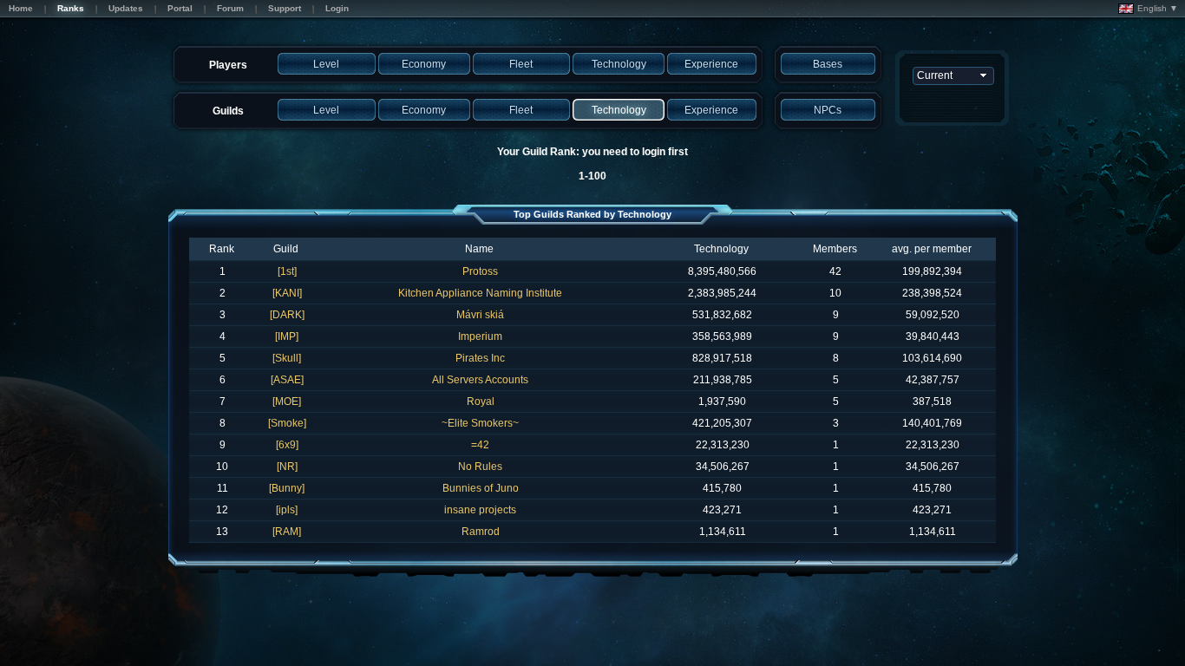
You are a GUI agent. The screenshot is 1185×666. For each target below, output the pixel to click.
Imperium (480, 336)
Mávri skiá (480, 315)
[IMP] (286, 336)
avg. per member (932, 249)
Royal (480, 401)
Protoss (480, 271)
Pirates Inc (480, 358)
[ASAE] (287, 380)
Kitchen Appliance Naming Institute (480, 293)
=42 (480, 445)
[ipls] (287, 510)
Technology (721, 249)
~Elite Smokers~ (480, 423)
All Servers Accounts (480, 380)
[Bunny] (286, 488)
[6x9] (287, 445)
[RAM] (286, 532)
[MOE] (286, 401)
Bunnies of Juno (480, 488)
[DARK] (287, 315)
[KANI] (287, 293)
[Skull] (286, 358)
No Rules (480, 466)
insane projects (480, 510)
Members (835, 249)
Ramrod (481, 532)
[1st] (287, 271)
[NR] (287, 466)
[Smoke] (287, 423)
